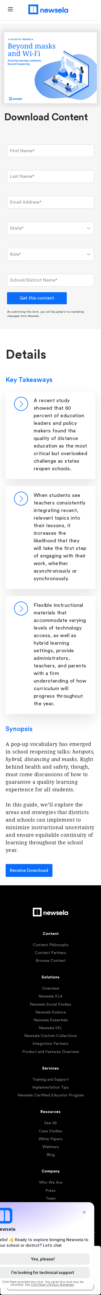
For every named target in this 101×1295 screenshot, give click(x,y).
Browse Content (51, 961)
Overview (50, 988)
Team (51, 1198)
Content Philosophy (50, 945)
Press (50, 1191)
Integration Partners (50, 1044)
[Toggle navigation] (10, 10)
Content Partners (50, 953)
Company (51, 1171)
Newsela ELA (50, 996)
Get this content (37, 298)
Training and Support (50, 1080)
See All (50, 1123)
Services (50, 1068)
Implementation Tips (50, 1087)
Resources (50, 1112)
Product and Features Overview (50, 1052)
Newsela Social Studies (50, 1004)
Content (51, 934)
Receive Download (29, 870)
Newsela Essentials (50, 1020)
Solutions (50, 977)
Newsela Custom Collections (50, 1036)
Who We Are (50, 1183)
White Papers (50, 1139)
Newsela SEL (50, 1028)
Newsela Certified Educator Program (50, 1095)
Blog (51, 1155)
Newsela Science (50, 1012)
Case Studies (50, 1131)
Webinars (50, 1147)
